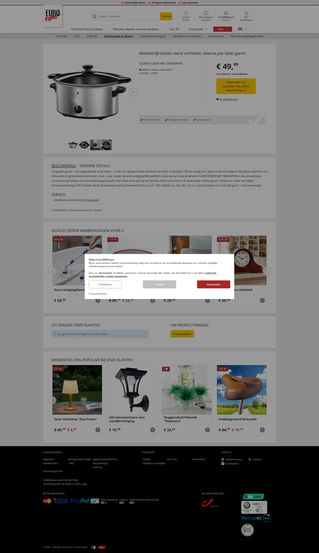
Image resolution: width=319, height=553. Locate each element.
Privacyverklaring (98, 294)
